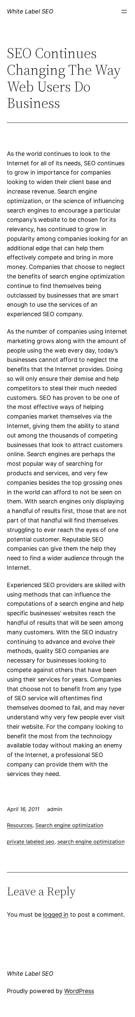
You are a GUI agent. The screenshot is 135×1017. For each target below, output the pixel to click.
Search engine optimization (69, 825)
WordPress (79, 990)
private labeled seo (30, 841)
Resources (19, 825)
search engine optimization (91, 841)
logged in (55, 914)
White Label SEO (30, 11)
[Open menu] (124, 11)
